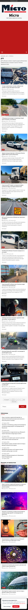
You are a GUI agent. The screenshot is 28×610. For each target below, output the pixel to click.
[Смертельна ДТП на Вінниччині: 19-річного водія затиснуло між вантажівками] (14, 274)
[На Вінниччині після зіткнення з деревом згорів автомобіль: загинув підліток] (14, 307)
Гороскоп (4, 561)
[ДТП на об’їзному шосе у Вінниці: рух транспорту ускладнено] (14, 207)
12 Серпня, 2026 (13, 121)
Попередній (6, 399)
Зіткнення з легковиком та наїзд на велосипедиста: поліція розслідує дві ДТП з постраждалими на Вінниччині (14, 426)
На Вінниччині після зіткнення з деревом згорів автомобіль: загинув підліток (13, 318)
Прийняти (16, 606)
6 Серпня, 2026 (12, 287)
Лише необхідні (7, 606)
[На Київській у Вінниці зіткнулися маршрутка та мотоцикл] (14, 240)
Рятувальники (5, 480)
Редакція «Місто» (6, 121)
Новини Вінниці (5, 535)
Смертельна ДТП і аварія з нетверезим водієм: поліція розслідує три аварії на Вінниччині (13, 185)
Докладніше (22, 603)
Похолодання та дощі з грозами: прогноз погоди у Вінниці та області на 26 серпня (13, 444)
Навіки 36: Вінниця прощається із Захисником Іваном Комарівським (13, 456)
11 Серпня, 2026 (13, 156)
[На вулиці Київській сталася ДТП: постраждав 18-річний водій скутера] (14, 341)
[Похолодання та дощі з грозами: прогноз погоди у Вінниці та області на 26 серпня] (14, 580)
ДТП (3, 82)
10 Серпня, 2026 (13, 188)
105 (24, 399)
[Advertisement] (14, 36)
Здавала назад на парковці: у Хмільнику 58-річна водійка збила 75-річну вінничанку (13, 153)
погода (3, 587)
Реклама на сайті (14, 0)
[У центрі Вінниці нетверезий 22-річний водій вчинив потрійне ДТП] (14, 373)
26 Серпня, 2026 (13, 488)
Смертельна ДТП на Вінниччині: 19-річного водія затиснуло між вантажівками (13, 285)
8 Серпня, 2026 (10, 254)
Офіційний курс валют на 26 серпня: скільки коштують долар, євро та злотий (12, 450)
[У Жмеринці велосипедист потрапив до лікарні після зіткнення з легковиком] (14, 107)
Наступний (14, 401)
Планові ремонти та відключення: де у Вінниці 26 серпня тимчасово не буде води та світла (13, 432)
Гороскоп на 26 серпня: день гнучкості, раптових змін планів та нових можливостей (13, 438)
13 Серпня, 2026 (11, 89)
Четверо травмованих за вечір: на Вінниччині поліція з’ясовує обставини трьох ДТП (12, 86)
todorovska (5, 89)
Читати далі (4, 96)
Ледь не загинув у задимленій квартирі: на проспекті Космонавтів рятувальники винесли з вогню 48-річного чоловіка (13, 419)
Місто (14, 15)
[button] (2, 52)
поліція (6, 114)
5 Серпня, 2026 (12, 386)
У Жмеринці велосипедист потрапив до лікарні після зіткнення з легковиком (13, 118)
